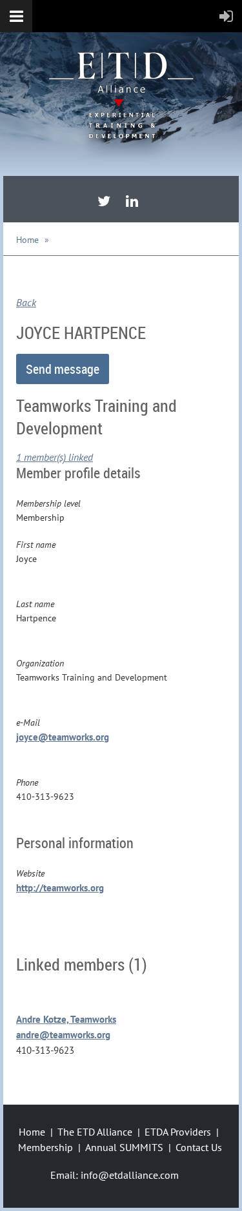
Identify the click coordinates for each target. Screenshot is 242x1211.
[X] (104, 201)
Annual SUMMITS (124, 1147)
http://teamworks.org (60, 888)
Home (27, 240)
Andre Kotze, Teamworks (66, 1019)
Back (26, 302)
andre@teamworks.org (63, 1035)
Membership (45, 1147)
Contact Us (199, 1147)
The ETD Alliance (94, 1131)
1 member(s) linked (54, 456)
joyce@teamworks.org (62, 737)
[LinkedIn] (132, 201)
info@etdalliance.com (130, 1174)
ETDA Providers (178, 1131)
